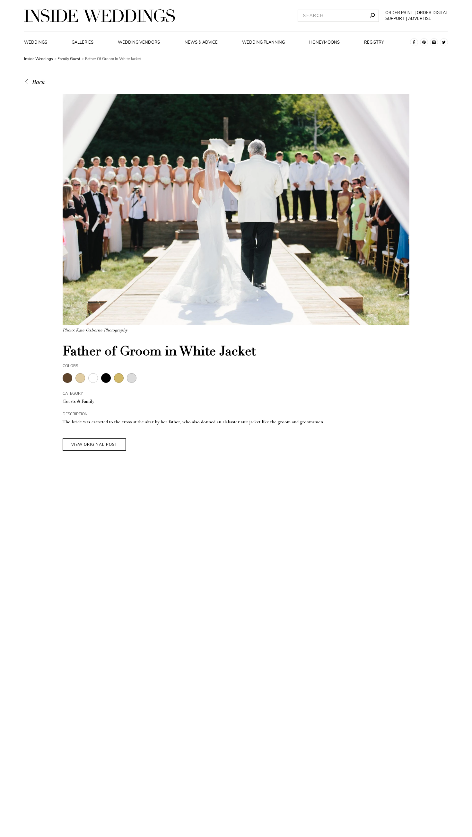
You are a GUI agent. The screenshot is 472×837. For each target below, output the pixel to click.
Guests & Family (78, 402)
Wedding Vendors (139, 42)
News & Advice (201, 42)
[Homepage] (99, 15)
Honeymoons (324, 42)
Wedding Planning (263, 42)
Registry (374, 42)
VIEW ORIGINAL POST (94, 444)
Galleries (82, 42)
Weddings (35, 42)
